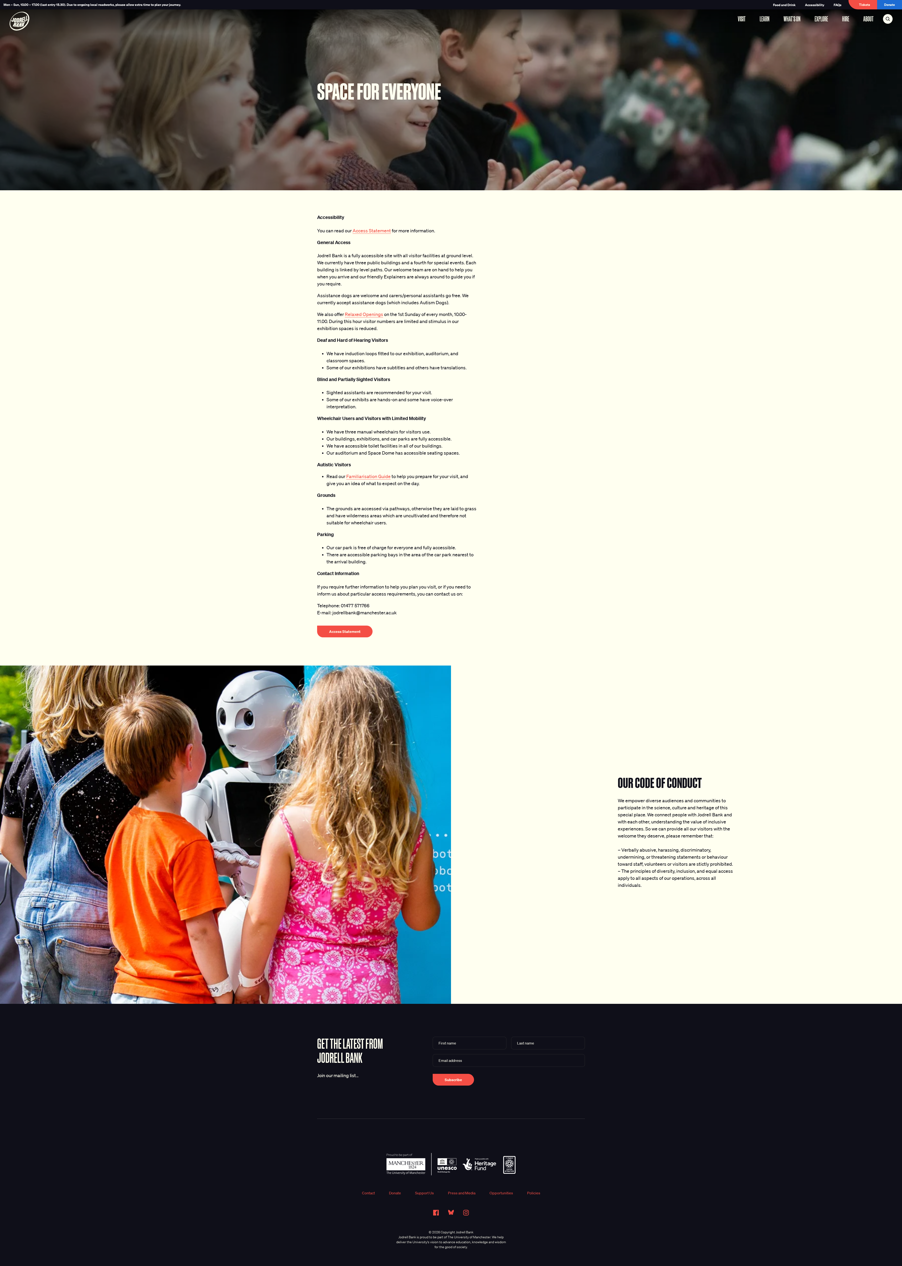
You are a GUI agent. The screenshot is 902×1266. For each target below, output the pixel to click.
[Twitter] (451, 1212)
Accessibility (814, 5)
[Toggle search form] (888, 19)
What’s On (792, 19)
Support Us (424, 1193)
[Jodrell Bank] (19, 21)
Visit (742, 19)
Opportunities (501, 1193)
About (868, 19)
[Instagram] (466, 1212)
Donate (889, 4)
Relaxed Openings (364, 314)
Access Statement (372, 231)
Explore (821, 19)
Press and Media (461, 1193)
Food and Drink (784, 5)
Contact (368, 1193)
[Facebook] (436, 1212)
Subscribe (453, 1079)
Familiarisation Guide (368, 476)
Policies (533, 1193)
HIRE (845, 19)
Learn (765, 19)
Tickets (864, 4)
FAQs (837, 5)
